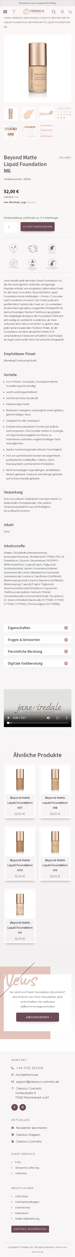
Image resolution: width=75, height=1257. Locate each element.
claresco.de (60, 1247)
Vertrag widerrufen (30, 1229)
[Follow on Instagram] (22, 1107)
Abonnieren (37, 1017)
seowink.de (37, 1251)
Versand (31, 202)
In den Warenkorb (37, 226)
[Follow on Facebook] (14, 1107)
